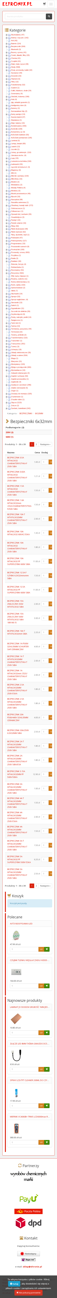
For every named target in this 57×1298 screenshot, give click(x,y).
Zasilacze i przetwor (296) (21, 385)
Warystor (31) (16, 361)
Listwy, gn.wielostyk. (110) (21, 152)
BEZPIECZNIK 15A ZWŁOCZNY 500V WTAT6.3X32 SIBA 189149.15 (15, 618)
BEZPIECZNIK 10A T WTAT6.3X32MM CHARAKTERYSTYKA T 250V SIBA (17, 519)
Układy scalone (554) (19, 355)
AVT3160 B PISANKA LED (21, 923)
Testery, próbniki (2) (18, 335)
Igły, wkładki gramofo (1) (20, 102)
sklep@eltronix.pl (32, 1266)
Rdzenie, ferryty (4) (18, 264)
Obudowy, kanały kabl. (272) (22, 205)
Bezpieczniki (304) (18, 46)
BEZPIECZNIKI (25, 413)
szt (51, 462)
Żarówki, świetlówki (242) (21, 408)
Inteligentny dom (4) (18, 105)
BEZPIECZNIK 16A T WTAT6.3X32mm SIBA (17, 632)
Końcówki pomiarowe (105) (21, 138)
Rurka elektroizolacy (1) (20, 282)
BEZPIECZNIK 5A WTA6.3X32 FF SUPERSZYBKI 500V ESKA (19, 859)
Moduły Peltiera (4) (18, 188)
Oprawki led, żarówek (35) (21, 214)
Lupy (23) (15, 158)
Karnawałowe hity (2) (19, 111)
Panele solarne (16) (18, 223)
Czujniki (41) (16, 61)
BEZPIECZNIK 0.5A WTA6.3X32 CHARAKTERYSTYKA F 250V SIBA (17, 462)
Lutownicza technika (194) (21, 161)
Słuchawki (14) (16, 294)
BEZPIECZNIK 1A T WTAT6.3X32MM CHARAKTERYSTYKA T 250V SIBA (17, 661)
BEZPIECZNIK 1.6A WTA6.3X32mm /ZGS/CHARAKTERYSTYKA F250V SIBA (19, 504)
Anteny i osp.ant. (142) (19, 38)
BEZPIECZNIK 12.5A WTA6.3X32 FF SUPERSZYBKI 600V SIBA (18, 589)
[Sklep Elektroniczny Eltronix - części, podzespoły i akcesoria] (17, 4)
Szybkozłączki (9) (18, 314)
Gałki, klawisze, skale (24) (21, 90)
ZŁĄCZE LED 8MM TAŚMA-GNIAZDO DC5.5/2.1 (31, 1043)
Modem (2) (15, 182)
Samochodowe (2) (18, 288)
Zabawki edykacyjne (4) (20, 373)
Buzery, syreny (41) (18, 52)
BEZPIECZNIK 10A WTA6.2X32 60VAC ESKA (18, 533)
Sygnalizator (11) (17, 308)
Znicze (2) (15, 405)
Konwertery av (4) (18, 132)
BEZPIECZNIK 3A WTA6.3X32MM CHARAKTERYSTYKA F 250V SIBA (17, 788)
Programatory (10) (18, 243)
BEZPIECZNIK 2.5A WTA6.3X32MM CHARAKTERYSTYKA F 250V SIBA (17, 703)
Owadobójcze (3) (17, 217)
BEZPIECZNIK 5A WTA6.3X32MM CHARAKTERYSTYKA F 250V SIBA (17, 873)
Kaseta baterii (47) (18, 117)
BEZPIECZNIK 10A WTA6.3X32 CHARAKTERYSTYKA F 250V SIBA (17, 547)
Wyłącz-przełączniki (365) (21, 367)
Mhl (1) (13, 173)
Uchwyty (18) (16, 349)
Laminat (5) (15, 140)
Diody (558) (15, 67)
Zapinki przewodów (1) (20, 379)
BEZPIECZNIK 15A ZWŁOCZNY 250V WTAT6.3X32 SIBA (15, 603)
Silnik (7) (14, 291)
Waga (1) (14, 358)
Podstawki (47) (17, 238)
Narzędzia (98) (17, 199)
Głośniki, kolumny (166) (20, 96)
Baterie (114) (16, 43)
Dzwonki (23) (16, 76)
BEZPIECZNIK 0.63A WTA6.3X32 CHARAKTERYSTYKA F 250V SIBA (17, 476)
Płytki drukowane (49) (19, 229)
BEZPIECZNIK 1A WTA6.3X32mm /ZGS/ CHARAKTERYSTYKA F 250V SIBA (17, 675)
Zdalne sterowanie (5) (19, 388)
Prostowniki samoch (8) (20, 246)
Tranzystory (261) (18, 344)
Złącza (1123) (16, 402)
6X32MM (39, 413)
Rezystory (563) (17, 273)
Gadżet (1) (15, 88)
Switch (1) (15, 305)
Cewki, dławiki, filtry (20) (20, 55)
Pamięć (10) (15, 220)
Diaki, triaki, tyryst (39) (19, 64)
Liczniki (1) (15, 149)
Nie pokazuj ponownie (30, 1292)
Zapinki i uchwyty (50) (19, 376)
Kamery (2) (15, 108)
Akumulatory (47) (17, 35)
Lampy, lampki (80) (18, 143)
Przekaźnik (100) (17, 249)
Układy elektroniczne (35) (21, 352)
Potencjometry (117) (19, 241)
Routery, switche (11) (19, 279)
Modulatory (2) (16, 185)
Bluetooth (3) (16, 49)
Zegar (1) (14, 391)
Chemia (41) (16, 58)
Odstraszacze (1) (18, 208)
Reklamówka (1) (17, 267)
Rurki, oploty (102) (18, 285)
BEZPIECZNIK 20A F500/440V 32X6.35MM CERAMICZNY (17, 717)
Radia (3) (14, 258)
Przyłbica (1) (16, 255)
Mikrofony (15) (16, 179)
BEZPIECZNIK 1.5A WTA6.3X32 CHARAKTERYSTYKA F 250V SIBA (17, 490)
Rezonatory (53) (17, 270)
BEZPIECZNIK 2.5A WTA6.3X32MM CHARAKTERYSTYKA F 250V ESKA (17, 689)
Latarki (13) (15, 146)
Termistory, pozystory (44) (21, 329)
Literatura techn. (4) (18, 155)
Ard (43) (14, 40)
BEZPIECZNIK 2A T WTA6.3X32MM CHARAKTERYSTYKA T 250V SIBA (17, 746)
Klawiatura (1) (16, 120)
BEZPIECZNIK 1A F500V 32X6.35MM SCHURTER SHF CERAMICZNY (18, 646)
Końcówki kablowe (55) (20, 135)
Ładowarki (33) (17, 164)
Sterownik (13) (16, 302)
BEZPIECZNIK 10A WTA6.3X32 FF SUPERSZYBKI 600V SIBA (18, 561)
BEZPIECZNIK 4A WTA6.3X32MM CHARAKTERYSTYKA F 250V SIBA (17, 831)
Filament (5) (15, 79)
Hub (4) (14, 99)
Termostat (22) (16, 332)
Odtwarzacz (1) (17, 211)
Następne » (45, 444)
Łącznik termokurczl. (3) (20, 167)
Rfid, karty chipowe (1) (19, 276)
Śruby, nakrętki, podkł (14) (21, 317)
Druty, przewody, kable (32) (21, 70)
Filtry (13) (15, 82)
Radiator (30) (16, 261)
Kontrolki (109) (16, 129)
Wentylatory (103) (18, 364)
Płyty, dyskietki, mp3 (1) (20, 235)
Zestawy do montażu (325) (21, 394)
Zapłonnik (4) (16, 382)
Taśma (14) (15, 326)
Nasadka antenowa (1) (20, 202)
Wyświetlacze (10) (18, 370)
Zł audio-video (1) (18, 399)
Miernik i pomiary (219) (20, 176)
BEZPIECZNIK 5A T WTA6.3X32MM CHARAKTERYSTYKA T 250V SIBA (17, 845)
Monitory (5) (15, 191)
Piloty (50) (15, 226)
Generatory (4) (17, 93)
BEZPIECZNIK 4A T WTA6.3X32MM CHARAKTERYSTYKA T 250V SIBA (17, 802)
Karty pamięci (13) (18, 114)
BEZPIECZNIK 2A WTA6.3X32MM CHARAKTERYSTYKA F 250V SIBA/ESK (17, 760)
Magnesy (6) (16, 170)
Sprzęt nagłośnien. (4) (19, 299)
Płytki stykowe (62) (18, 232)
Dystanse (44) (16, 73)
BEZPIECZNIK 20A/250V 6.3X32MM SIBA (18, 732)
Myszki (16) (15, 196)
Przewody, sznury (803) (20, 252)
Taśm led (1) (16, 323)
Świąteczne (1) (17, 320)
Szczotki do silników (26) (20, 311)
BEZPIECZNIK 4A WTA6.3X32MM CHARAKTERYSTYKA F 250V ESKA (17, 817)
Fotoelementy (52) (18, 85)
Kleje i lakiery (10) (18, 123)
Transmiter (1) (16, 341)
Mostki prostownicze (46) (21, 193)
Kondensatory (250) (18, 126)
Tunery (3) (15, 346)
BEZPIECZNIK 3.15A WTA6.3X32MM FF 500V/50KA (16, 774)
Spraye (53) (15, 296)
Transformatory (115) (19, 338)
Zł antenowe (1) (17, 397)
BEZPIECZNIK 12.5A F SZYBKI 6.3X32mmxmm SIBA (18, 575)
